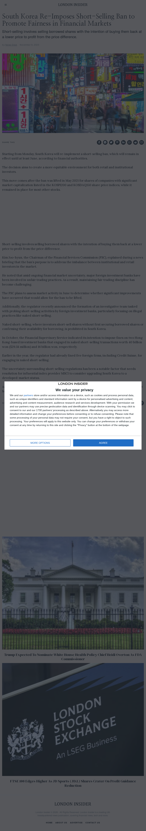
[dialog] (73, 415)
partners (28, 395)
